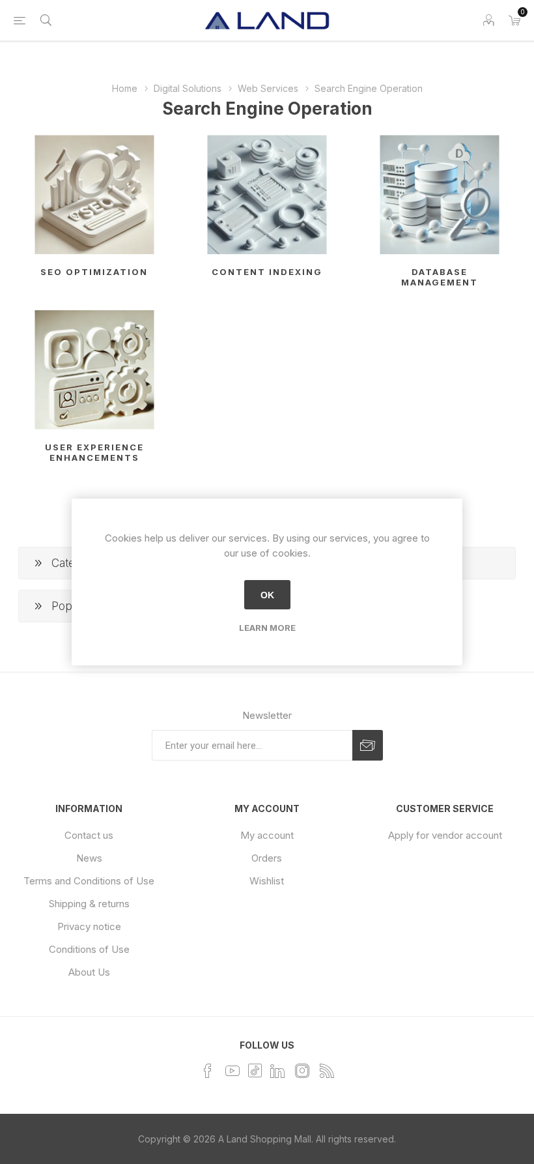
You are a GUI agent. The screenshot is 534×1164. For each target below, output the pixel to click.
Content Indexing (267, 272)
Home (124, 88)
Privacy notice (89, 926)
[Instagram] (302, 1070)
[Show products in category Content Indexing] (267, 194)
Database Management (439, 277)
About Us (89, 972)
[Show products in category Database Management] (439, 194)
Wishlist (266, 881)
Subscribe (367, 745)
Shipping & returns (89, 903)
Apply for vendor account (445, 835)
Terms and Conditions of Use (88, 881)
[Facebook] (207, 1070)
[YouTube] (232, 1070)
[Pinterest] (255, 1069)
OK (267, 595)
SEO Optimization (94, 272)
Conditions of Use (89, 949)
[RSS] (326, 1070)
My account (267, 835)
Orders (266, 858)
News (89, 858)
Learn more (267, 627)
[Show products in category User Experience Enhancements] (94, 369)
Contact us (88, 835)
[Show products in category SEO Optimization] (94, 194)
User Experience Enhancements (94, 452)
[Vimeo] (277, 1070)
